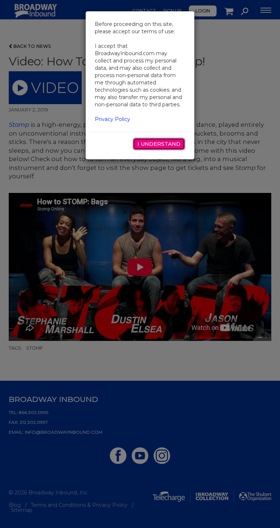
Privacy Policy (112, 119)
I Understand (158, 144)
